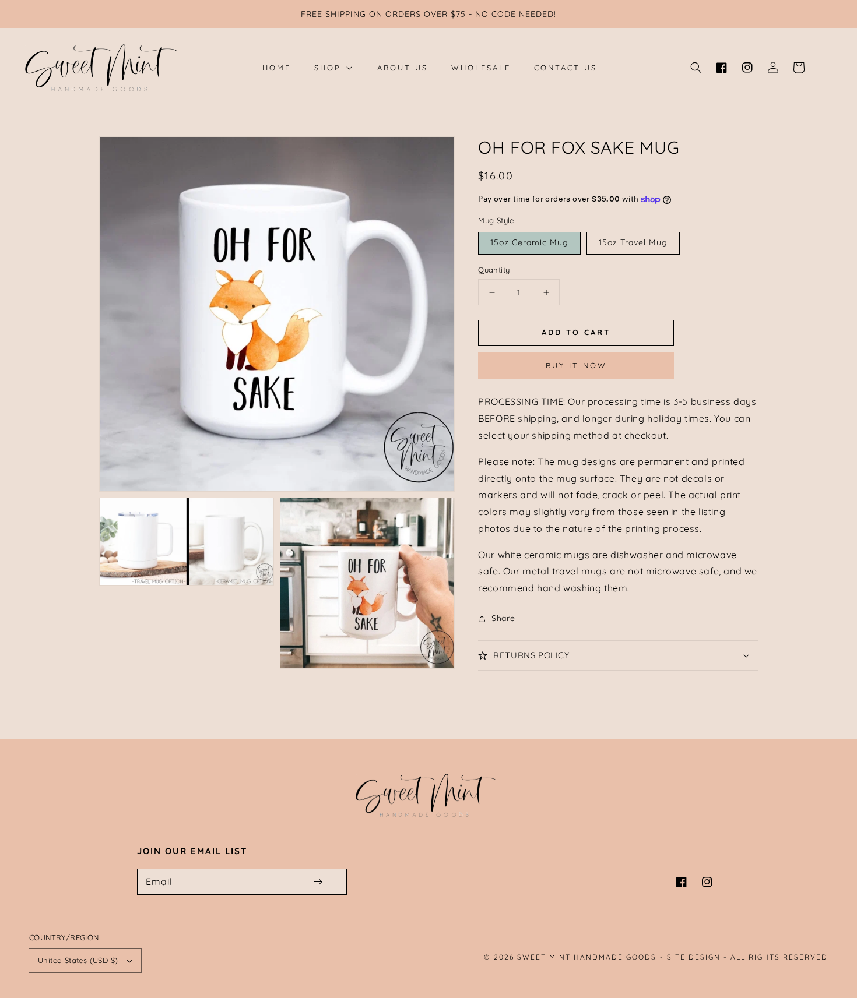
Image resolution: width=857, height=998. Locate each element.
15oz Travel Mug (633, 242)
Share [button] (503, 618)
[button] (696, 67)
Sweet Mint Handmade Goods (586, 957)
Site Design (694, 957)
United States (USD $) (78, 960)
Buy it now (576, 365)
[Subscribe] (318, 882)
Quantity (494, 269)
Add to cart (576, 332)
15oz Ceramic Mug (529, 242)
